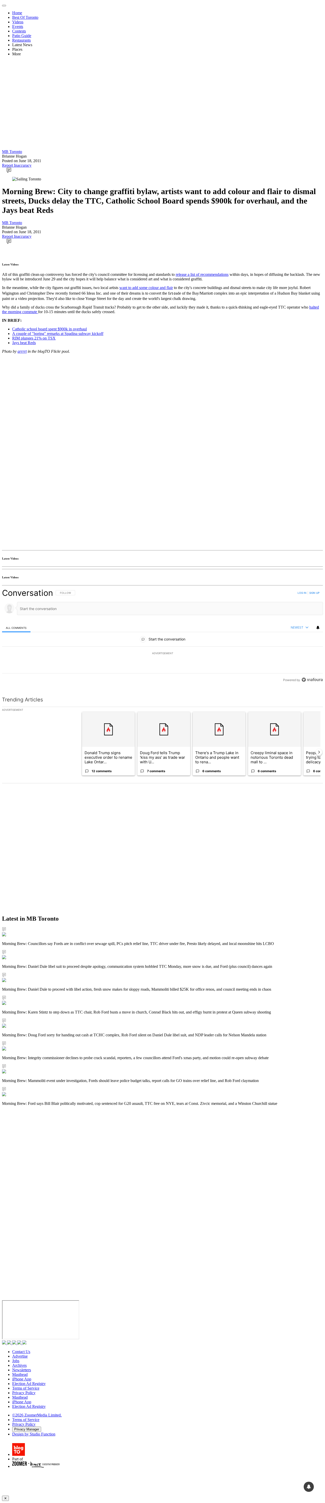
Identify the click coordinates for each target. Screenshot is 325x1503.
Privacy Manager (26, 1429)
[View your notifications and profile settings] (318, 627)
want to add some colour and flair (146, 287)
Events (17, 26)
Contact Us (21, 1351)
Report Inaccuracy (16, 165)
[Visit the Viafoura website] (312, 680)
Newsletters (21, 1370)
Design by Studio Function (33, 1434)
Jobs (15, 1361)
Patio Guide (21, 35)
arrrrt (22, 351)
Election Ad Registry (29, 1383)
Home (17, 13)
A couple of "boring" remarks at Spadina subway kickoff (57, 333)
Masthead (20, 1374)
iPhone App (21, 1379)
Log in (302, 592)
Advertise (20, 1356)
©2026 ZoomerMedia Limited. (37, 1415)
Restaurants (21, 40)
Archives (19, 1365)
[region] (162, 636)
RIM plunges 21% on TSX (34, 338)
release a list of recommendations (202, 274)
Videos (17, 22)
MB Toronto (12, 151)
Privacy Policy (24, 1393)
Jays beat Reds (24, 343)
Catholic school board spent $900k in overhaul (49, 329)
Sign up (314, 592)
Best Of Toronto (25, 17)
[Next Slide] (319, 752)
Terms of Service (25, 1388)
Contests (19, 31)
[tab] (16, 627)
